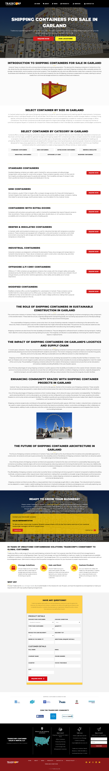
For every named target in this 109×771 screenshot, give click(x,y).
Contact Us (89, 530)
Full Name (31, 649)
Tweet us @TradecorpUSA (79, 735)
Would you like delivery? (37, 632)
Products (50, 760)
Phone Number (60, 656)
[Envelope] (99, 762)
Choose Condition (61, 619)
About (36, 760)
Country (31, 663)
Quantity (58, 626)
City (29, 669)
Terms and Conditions (51, 764)
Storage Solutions (26, 565)
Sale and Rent (55, 565)
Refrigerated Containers (60, 749)
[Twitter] (90, 762)
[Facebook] (86, 762)
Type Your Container (35, 626)
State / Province (61, 663)
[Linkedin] (96, 762)
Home (29, 760)
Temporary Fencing (60, 741)
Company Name (33, 656)
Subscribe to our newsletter (99, 735)
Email (57, 649)
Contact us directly (80, 740)
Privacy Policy (70, 760)
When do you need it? (36, 639)
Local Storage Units (60, 746)
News (42, 760)
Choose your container (36, 619)
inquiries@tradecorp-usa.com (79, 742)
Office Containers (60, 739)
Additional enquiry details (64, 639)
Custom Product (86, 565)
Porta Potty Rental (60, 744)
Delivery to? (59, 632)
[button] (12, 702)
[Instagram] (93, 762)
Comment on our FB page (79, 738)
